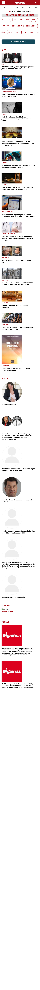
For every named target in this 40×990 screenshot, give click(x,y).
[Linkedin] (17, 8)
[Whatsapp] (36, 8)
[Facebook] (4, 8)
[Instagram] (11, 8)
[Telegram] (23, 8)
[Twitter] (29, 8)
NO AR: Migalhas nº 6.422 (21, 11)
